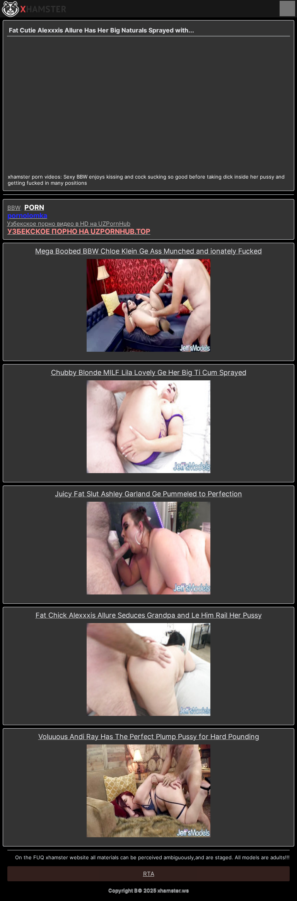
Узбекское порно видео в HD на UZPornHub (68, 223)
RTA (148, 873)
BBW (13, 207)
